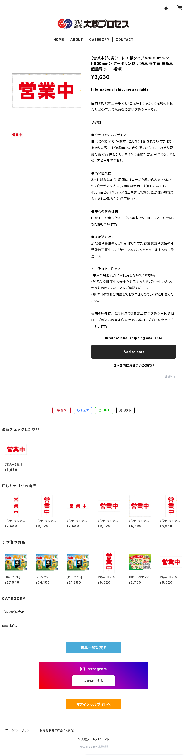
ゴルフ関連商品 (13, 612)
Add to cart (133, 351)
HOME (58, 39)
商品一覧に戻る (93, 647)
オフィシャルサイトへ (93, 704)
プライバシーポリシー (18, 730)
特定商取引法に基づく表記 (57, 730)
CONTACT (125, 39)
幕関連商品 (10, 626)
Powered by (88, 746)
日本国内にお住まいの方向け (133, 365)
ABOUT (76, 39)
